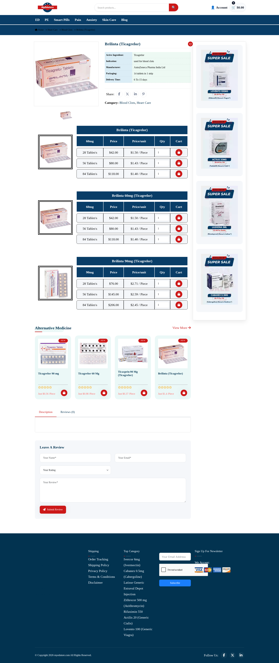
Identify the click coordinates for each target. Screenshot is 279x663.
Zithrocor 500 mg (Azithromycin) (135, 603)
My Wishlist (43, 594)
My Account (43, 571)
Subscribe (175, 583)
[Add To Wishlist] (190, 44)
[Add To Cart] (64, 393)
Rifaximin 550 (133, 611)
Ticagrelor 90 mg (48, 373)
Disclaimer (95, 582)
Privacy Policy (97, 571)
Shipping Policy (98, 565)
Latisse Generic (134, 582)
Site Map (41, 588)
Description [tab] (45, 412)
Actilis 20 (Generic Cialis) (136, 620)
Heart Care (52, 30)
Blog (124, 20)
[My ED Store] (47, 7)
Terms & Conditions (101, 576)
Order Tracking (98, 559)
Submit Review (54, 509)
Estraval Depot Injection (133, 591)
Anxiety (91, 20)
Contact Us (42, 565)
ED (37, 20)
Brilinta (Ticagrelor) (170, 373)
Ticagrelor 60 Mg (88, 373)
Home (40, 30)
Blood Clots (67, 30)
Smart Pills (62, 20)
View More (180, 327)
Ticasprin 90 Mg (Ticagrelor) (128, 373)
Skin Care (109, 20)
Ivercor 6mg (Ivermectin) (132, 562)
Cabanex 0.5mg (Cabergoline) (134, 573)
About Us (41, 559)
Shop (38, 582)
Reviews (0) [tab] (68, 412)
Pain (78, 20)
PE (47, 20)
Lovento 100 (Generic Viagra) (138, 632)
